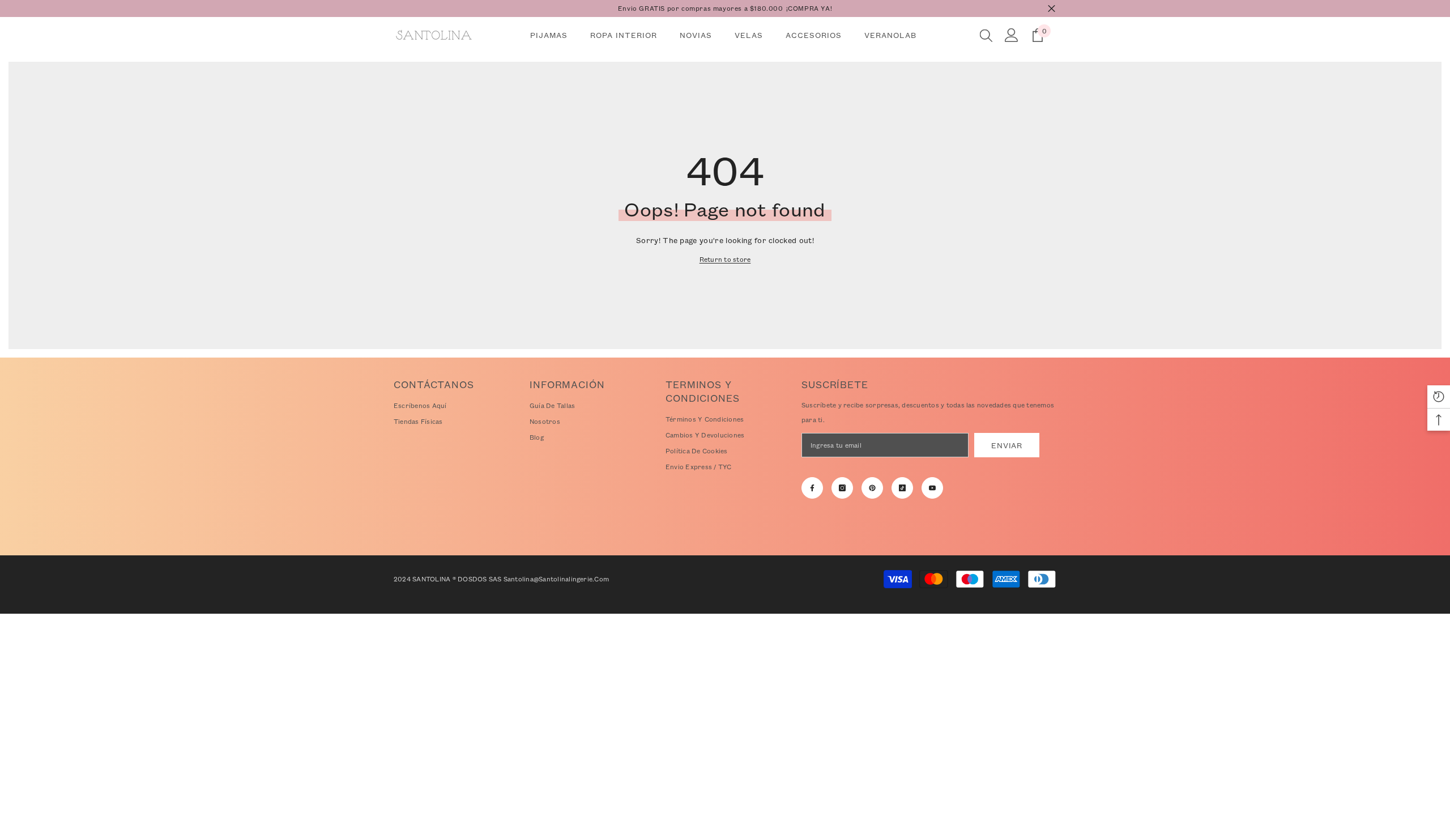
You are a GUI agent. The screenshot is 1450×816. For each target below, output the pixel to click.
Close (1051, 9)
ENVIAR (1006, 445)
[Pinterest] (872, 488)
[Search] (986, 35)
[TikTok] (902, 488)
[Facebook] (812, 488)
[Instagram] (842, 488)
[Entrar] (1012, 35)
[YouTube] (932, 488)
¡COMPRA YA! (809, 8)
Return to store (725, 259)
